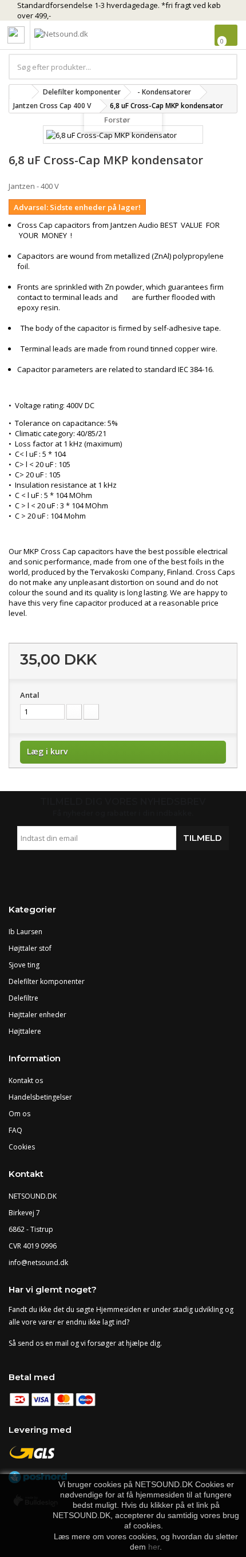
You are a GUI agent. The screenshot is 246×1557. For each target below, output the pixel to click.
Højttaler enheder (37, 1014)
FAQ (15, 1130)
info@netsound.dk (38, 1262)
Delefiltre (23, 998)
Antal (29, 695)
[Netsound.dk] (85, 36)
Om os (19, 1114)
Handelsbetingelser (40, 1097)
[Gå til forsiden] (20, 92)
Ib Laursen (25, 931)
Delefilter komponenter (47, 981)
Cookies (22, 1147)
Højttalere (25, 1031)
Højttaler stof (30, 948)
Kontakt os (26, 1080)
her (154, 1546)
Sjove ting (24, 965)
